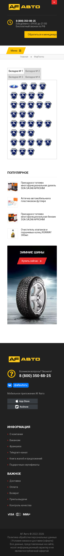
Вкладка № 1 (16, 71)
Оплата (14, 487)
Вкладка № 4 (32, 77)
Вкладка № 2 (32, 71)
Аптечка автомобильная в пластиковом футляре (36, 199)
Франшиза (15, 446)
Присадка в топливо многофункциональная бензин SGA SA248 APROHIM (38, 217)
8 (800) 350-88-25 (26, 21)
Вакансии (15, 440)
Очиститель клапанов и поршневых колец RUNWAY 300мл (36, 232)
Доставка (15, 481)
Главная (24, 57)
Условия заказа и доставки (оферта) (32, 540)
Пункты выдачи (18, 499)
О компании (16, 434)
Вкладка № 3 (16, 77)
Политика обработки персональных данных (32, 537)
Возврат (14, 493)
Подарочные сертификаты (24, 464)
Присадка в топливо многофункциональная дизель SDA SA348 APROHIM (38, 185)
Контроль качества (20, 505)
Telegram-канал (18, 452)
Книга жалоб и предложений (26, 458)
